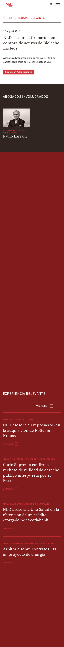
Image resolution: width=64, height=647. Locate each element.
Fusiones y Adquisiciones (18, 71)
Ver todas (41, 405)
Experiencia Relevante (27, 18)
